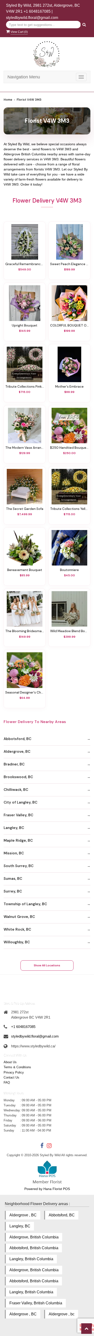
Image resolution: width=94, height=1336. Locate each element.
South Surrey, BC (19, 865)
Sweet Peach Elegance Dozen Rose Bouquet (69, 264)
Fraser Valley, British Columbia (35, 1303)
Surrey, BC (13, 891)
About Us (10, 1062)
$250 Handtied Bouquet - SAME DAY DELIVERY (69, 447)
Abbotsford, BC (17, 738)
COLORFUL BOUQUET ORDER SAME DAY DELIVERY (69, 325)
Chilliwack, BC (16, 789)
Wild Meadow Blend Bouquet (69, 631)
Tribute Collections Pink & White (24, 386)
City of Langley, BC (20, 802)
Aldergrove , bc (61, 1314)
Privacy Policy (14, 1072)
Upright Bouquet (24, 325)
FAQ (7, 1082)
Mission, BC (14, 853)
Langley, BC (14, 827)
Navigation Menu (23, 77)
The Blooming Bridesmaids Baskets (24, 631)
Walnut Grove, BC (19, 916)
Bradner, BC (14, 764)
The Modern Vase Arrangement (24, 447)
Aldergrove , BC (23, 1215)
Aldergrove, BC (17, 751)
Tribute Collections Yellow (69, 509)
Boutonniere (69, 570)
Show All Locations (47, 965)
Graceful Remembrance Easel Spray (24, 264)
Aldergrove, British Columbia (34, 1237)
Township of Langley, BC (25, 904)
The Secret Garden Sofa (24, 509)
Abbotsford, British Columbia (33, 1248)
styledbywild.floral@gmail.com (32, 18)
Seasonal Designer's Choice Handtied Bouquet (24, 692)
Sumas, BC (13, 878)
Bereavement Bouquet (24, 570)
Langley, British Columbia (31, 1259)
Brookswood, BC (18, 777)
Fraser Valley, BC (18, 815)
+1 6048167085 (37, 11)
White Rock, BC (17, 929)
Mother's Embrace (69, 386)
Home (8, 100)
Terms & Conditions (17, 1067)
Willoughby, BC (17, 942)
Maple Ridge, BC (18, 840)
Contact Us (11, 1077)
